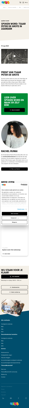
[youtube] (11, 398)
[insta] (26, 398)
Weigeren (14, 222)
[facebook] (18, 398)
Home (4, 7)
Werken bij (4, 374)
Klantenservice (15, 287)
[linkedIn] (3, 398)
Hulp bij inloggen (5, 357)
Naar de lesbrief (16, 110)
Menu (26, 2)
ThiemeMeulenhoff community (9, 371)
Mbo (20, 7)
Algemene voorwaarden (6, 386)
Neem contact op (15, 292)
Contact (3, 376)
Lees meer (7, 254)
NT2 (2, 331)
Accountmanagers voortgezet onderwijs (11, 360)
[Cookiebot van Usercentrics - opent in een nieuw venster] (20, 185)
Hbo (2, 329)
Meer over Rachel (15, 169)
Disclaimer (3, 392)
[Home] (5, 2)
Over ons (3, 369)
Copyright (3, 395)
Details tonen (20, 209)
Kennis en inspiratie (12, 7)
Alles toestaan (14, 213)
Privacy (2, 389)
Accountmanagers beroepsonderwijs (10, 362)
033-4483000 (15, 276)
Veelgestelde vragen (6, 355)
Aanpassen (14, 218)
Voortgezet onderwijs (6, 324)
